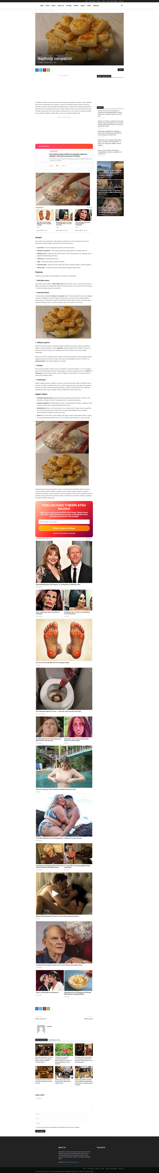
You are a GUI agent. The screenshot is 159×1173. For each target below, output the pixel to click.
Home (86, 1)
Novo (47, 5)
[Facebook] (37, 70)
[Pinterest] (44, 70)
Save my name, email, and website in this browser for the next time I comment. (58, 1127)
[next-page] (39, 1088)
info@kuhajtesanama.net (72, 1162)
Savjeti (82, 5)
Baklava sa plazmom (41, 1018)
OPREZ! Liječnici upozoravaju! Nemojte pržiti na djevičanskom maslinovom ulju (63, 1081)
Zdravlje (96, 5)
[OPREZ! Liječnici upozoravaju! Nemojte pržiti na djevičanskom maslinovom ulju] (64, 1072)
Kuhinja (68, 5)
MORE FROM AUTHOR (54, 1040)
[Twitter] (40, 70)
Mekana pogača (88, 1018)
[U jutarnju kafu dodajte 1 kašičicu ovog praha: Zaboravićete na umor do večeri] (44, 1072)
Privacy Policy (92, 1)
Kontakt (98, 1)
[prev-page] (36, 1088)
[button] (122, 6)
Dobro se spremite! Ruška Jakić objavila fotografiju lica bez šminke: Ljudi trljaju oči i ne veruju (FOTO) (110, 152)
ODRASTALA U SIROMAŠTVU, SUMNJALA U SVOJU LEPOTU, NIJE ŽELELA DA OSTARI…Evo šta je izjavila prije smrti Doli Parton (110, 133)
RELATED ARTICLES (41, 1040)
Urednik (41, 62)
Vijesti (54, 5)
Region (76, 5)
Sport (89, 5)
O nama (103, 1)
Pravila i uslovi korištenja (112, 1)
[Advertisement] (64, 88)
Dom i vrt (61, 5)
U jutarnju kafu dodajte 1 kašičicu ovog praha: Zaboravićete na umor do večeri (43, 1081)
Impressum (121, 1)
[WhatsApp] (48, 70)
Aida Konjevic (101, 177)
